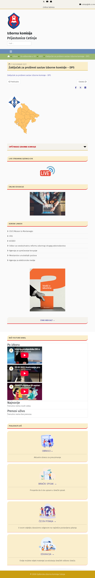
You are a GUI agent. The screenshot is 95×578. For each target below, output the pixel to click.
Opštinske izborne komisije (22, 147)
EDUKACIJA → (47, 554)
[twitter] (44, 1)
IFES (11, 236)
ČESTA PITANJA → (47, 521)
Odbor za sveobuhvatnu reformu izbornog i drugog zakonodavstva (37, 246)
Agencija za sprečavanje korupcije (23, 251)
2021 (41, 56)
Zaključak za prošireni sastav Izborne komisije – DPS (29, 75)
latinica (51, 7)
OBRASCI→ (47, 450)
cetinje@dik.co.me (88, 4)
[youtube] (47, 1)
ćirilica (45, 7)
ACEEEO (12, 241)
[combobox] (19, 43)
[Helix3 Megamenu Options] (11, 51)
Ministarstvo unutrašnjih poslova (23, 255)
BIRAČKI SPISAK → (47, 483)
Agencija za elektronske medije (22, 260)
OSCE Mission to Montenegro (21, 231)
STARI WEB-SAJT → (47, 320)
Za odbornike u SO (28, 56)
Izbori (15, 56)
